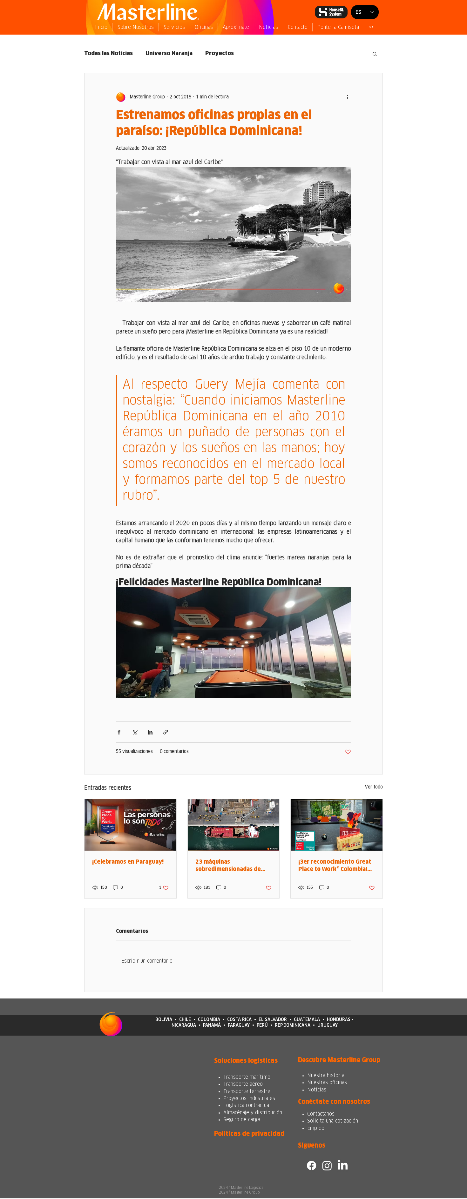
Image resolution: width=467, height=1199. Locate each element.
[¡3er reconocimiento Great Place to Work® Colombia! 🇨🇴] (336, 825)
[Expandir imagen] (233, 642)
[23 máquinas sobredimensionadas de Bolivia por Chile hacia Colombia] (234, 825)
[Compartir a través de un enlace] (166, 732)
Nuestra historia (325, 1075)
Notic (313, 1089)
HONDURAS (338, 1020)
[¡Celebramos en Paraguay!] (130, 825)
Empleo (315, 1128)
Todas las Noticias (108, 53)
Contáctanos (321, 1114)
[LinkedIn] (342, 1165)
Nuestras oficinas (327, 1082)
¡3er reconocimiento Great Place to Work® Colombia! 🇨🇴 (334, 866)
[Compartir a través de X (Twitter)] (135, 732)
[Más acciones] (347, 97)
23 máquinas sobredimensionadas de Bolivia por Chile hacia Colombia (228, 866)
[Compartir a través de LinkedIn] (150, 732)
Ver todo (374, 787)
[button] (375, 53)
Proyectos (219, 53)
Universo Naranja (169, 53)
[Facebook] (311, 1165)
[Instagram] (327, 1165)
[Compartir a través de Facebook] (119, 732)
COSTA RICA (239, 1020)
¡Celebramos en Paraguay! (128, 862)
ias (323, 1089)
